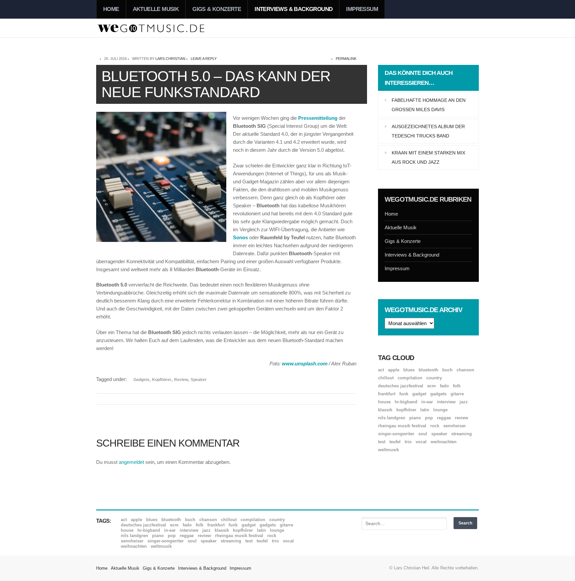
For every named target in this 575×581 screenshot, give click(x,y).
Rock (434, 425)
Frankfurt (386, 393)
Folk (457, 385)
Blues (409, 369)
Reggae (444, 417)
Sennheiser (454, 425)
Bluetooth (428, 369)
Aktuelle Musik (156, 9)
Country (434, 377)
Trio (408, 441)
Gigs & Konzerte (216, 9)
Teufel (395, 441)
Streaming (461, 433)
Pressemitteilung (317, 118)
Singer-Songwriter (396, 433)
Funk (403, 393)
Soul (422, 433)
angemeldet (131, 462)
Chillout (386, 377)
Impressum (362, 9)
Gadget (419, 393)
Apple (393, 369)
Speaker (199, 379)
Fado (444, 385)
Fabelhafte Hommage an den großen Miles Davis (429, 104)
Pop (429, 417)
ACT (381, 369)
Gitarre (457, 393)
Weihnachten (444, 441)
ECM (431, 385)
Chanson (465, 369)
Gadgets (141, 379)
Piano (415, 417)
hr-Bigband (406, 401)
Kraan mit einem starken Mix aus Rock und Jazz (428, 157)
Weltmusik (388, 449)
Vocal (421, 441)
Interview (446, 401)
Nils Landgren (391, 417)
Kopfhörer (161, 379)
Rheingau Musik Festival (402, 425)
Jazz (464, 401)
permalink (346, 59)
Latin (424, 409)
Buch (447, 369)
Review (181, 379)
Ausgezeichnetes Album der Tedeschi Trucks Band (428, 131)
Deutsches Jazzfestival (400, 385)
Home (111, 9)
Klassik (385, 409)
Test (381, 441)
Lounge (440, 409)
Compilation (410, 377)
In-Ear (427, 401)
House (384, 401)
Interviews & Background (293, 9)
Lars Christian (170, 59)
